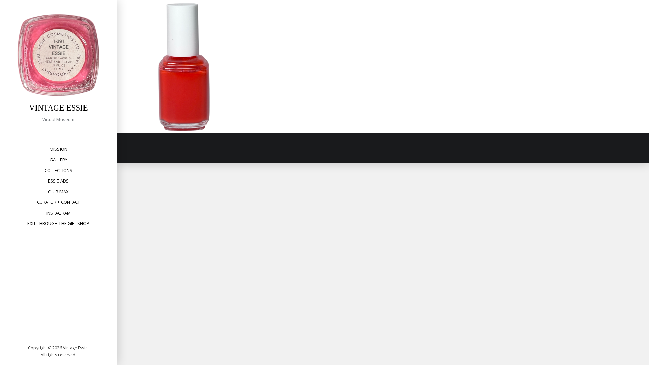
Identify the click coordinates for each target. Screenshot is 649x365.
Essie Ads (58, 181)
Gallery (58, 159)
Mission (58, 149)
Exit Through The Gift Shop (58, 223)
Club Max (58, 192)
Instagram (58, 213)
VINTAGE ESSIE (58, 107)
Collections (58, 170)
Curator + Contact (58, 202)
